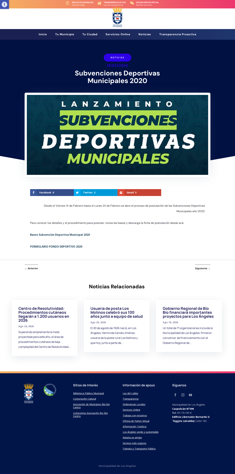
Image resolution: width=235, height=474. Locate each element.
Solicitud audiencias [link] (82, 2)
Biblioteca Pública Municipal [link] (88, 393)
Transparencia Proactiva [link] (177, 34)
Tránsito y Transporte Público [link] (139, 448)
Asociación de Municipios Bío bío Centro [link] (91, 406)
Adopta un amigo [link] (132, 437)
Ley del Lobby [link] (130, 393)
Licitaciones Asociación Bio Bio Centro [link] (90, 414)
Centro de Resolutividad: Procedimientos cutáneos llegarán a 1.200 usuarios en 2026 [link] (43, 314)
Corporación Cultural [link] (84, 398)
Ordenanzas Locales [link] (134, 404)
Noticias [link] (144, 34)
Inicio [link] (43, 34)
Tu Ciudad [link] (89, 34)
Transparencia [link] (130, 398)
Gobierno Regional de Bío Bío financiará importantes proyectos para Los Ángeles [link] (188, 312)
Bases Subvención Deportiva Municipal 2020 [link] (60, 235)
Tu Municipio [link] (64, 34)
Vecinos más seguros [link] (134, 443)
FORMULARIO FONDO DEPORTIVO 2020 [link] (56, 246)
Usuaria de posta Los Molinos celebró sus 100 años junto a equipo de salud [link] (116, 312)
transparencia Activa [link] (115, 2)
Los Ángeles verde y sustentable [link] (141, 432)
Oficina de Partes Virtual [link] (136, 421)
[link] (4, 4)
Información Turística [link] (134, 426)
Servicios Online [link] (118, 34)
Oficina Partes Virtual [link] (147, 2)
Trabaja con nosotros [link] (135, 415)
